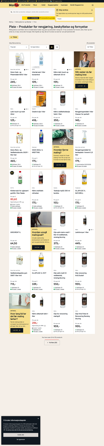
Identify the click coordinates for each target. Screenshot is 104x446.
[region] (20, 430)
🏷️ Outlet (42, 5)
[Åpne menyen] (92, 5)
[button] (19, 47)
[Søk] (10, 12)
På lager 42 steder (82, 166)
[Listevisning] (57, 47)
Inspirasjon (64, 5)
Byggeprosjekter (53, 5)
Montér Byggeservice (77, 5)
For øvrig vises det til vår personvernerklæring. (19, 430)
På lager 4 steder (16, 208)
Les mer (80, 86)
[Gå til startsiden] (14, 5)
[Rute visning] (51, 47)
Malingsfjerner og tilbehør (23, 22)
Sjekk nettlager (16, 206)
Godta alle (21, 435)
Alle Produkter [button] (25, 5)
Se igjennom (21, 439)
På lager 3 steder (59, 125)
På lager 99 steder (38, 125)
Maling (11, 22)
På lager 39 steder (17, 166)
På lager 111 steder (38, 87)
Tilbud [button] (35, 5)
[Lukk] (38, 418)
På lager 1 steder (59, 87)
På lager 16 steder (82, 125)
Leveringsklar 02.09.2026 (84, 164)
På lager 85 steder (17, 87)
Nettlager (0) (58, 124)
